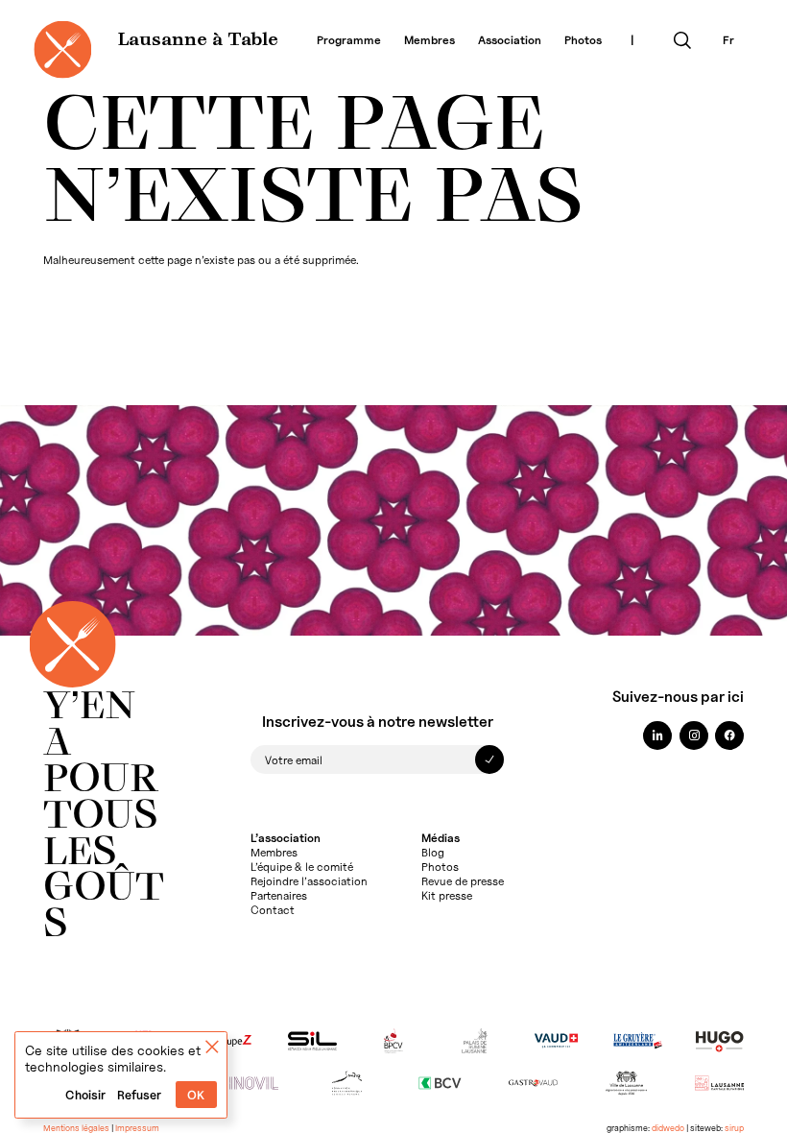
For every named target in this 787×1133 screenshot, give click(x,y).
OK (195, 1095)
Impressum (137, 1127)
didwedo (668, 1127)
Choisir (85, 1095)
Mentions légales (76, 1127)
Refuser (139, 1095)
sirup (734, 1127)
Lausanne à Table (198, 40)
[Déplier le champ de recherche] (682, 40)
